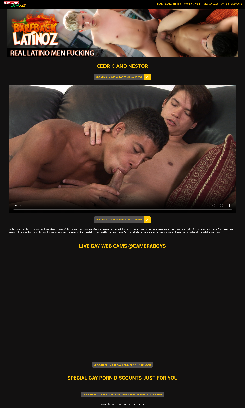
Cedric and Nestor (122, 66)
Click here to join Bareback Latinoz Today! (119, 77)
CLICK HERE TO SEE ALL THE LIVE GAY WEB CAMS (122, 364)
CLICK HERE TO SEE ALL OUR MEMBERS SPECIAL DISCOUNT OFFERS (122, 394)
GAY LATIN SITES (173, 4)
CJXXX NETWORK (192, 4)
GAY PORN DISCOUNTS (231, 4)
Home (160, 4)
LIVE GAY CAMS (211, 4)
